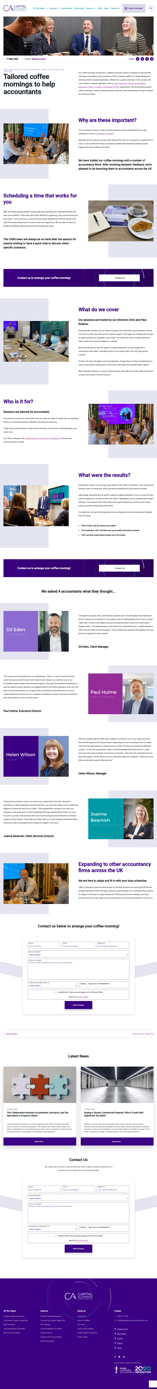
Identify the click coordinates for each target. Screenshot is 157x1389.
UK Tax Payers (39, 8)
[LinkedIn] (124, 1357)
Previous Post (138, 1034)
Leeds (119, 1348)
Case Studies (66, 8)
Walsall (119, 1343)
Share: (132, 59)
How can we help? (35, 960)
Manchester (121, 1334)
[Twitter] (119, 1357)
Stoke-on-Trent (122, 1329)
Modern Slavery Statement (87, 1333)
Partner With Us (46, 1333)
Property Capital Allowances (13, 1316)
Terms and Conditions (85, 1328)
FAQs (100, 8)
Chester (120, 1338)
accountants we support (104, 133)
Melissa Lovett (39, 58)
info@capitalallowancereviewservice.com (132, 1320)
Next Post (150, 1034)
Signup (83, 983)
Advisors (53, 8)
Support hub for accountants (51, 1337)
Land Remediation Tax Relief (14, 1328)
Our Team (81, 1324)
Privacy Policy (82, 997)
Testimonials (79, 8)
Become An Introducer (11, 1333)
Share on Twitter (152, 59)
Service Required (34, 952)
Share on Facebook (147, 59)
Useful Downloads (47, 1341)
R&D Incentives (9, 1324)
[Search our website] (151, 8)
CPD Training (45, 1324)
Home (5, 69)
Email (65, 943)
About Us (90, 8)
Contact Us (115, 8)
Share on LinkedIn (142, 59)
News (106, 8)
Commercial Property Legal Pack (15, 1320)
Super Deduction (120, 83)
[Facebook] (115, 1357)
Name (31, 943)
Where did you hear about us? (39, 982)
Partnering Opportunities (31, 69)
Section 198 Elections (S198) (107, 87)
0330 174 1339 (122, 1316)
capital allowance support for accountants (42, 438)
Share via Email (137, 59)
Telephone (101, 943)
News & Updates (15, 69)
